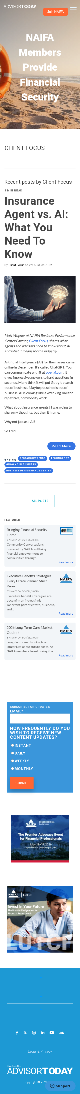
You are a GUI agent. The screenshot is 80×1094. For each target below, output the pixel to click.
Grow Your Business (21, 464)
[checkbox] (40, 757)
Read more (65, 562)
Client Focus (16, 265)
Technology (60, 458)
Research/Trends (33, 458)
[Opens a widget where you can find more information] (60, 1086)
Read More (61, 446)
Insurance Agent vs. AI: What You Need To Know (36, 227)
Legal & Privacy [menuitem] (40, 1051)
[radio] (40, 745)
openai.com (54, 372)
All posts (40, 501)
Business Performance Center (28, 470)
